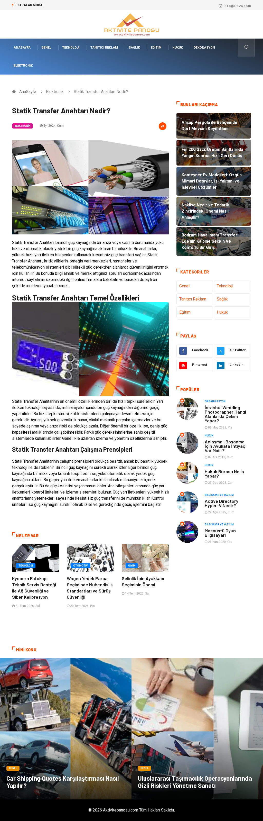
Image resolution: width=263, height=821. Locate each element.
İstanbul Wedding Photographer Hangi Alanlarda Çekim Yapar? (225, 414)
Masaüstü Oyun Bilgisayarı (220, 533)
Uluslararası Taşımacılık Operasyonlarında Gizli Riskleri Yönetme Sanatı (195, 781)
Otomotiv (80, 565)
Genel (46, 47)
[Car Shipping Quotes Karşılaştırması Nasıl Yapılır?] (66, 728)
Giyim (131, 565)
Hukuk (177, 47)
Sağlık (134, 47)
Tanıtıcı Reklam (104, 47)
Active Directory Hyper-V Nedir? (221, 503)
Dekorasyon (204, 47)
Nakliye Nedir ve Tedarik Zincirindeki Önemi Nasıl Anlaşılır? (92, 6)
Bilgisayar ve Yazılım (219, 495)
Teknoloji (71, 47)
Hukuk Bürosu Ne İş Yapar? (224, 474)
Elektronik (23, 65)
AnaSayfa (22, 47)
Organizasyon (215, 401)
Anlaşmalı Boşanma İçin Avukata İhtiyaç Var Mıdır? (225, 446)
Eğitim (156, 47)
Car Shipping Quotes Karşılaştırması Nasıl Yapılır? (62, 781)
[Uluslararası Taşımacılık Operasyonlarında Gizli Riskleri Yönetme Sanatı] (197, 728)
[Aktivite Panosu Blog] (131, 24)
